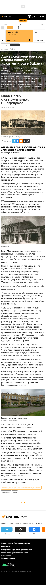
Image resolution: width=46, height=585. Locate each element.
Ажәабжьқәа (6, 492)
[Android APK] (8, 564)
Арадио (39, 523)
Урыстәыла (28, 523)
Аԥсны (15, 492)
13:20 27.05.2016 (7, 107)
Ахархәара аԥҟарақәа (22, 543)
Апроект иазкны (7, 543)
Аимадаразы (5, 546)
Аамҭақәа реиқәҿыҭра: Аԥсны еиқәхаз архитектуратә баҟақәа (21, 488)
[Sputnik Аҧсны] (7, 18)
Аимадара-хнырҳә (8, 558)
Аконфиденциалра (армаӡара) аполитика (16, 549)
